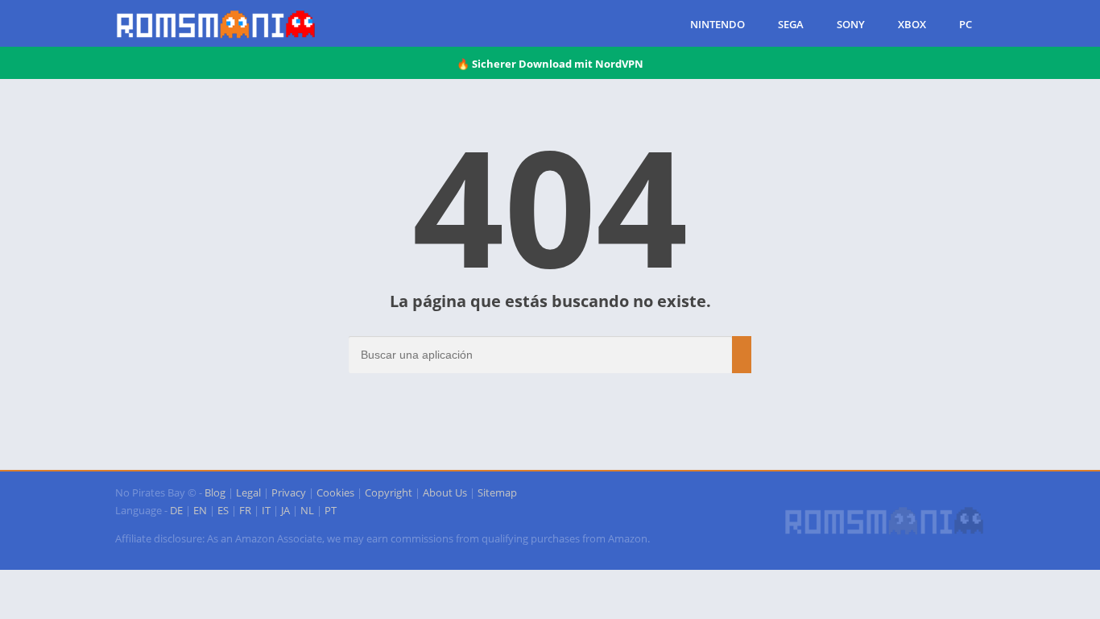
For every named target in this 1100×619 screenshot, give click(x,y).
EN (200, 510)
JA (285, 510)
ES (223, 510)
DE (176, 510)
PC (965, 24)
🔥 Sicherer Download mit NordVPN (550, 63)
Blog (215, 492)
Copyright (388, 492)
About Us (445, 492)
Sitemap (497, 492)
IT (266, 510)
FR (245, 510)
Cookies (335, 492)
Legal (248, 492)
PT (331, 510)
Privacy (288, 492)
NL (307, 510)
